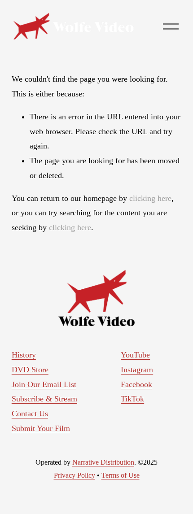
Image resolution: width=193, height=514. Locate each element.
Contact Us (30, 413)
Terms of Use (120, 475)
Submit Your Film (41, 428)
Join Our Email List (44, 384)
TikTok (132, 398)
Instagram (137, 369)
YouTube (135, 354)
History (24, 354)
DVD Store (30, 369)
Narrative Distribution (103, 462)
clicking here (150, 198)
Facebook (136, 384)
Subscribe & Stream (44, 398)
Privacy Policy (74, 475)
